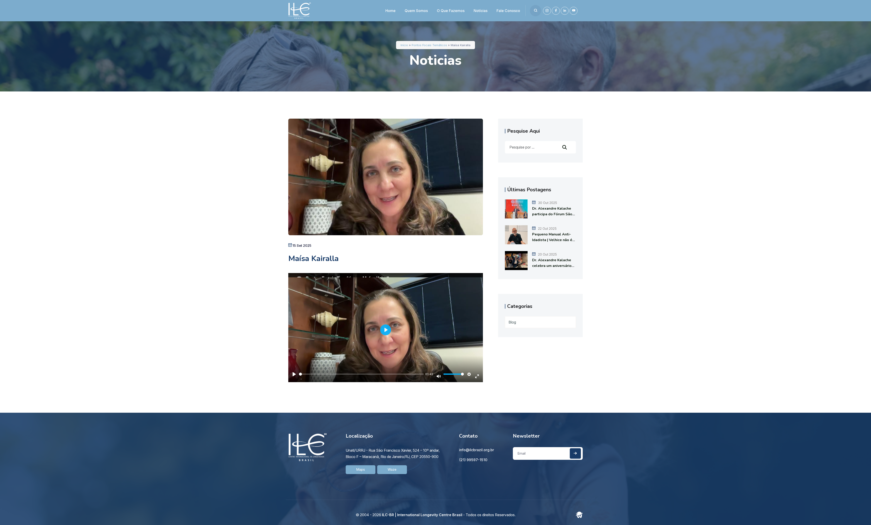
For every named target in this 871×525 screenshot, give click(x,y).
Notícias (480, 10)
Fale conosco (508, 10)
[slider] (361, 374)
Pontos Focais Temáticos (429, 45)
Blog (512, 322)
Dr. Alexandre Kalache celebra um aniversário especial (552, 266)
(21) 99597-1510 (473, 460)
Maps (360, 469)
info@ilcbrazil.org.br (476, 450)
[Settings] (469, 374)
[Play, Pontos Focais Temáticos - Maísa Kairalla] (294, 372)
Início (404, 45)
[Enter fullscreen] (477, 374)
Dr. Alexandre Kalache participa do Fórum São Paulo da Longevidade (552, 214)
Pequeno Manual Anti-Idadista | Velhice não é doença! (552, 240)
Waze (392, 469)
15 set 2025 (302, 245)
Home (390, 10)
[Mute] (438, 374)
